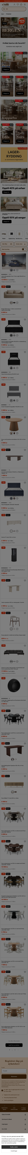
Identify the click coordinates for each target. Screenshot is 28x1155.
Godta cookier (14, 1147)
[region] (14, 1144)
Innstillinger (14, 1151)
